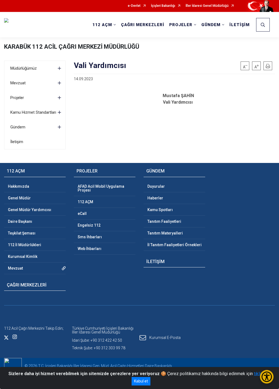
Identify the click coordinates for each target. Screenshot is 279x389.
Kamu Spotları (160, 210)
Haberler (155, 198)
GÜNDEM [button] (210, 24)
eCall (82, 213)
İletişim (16, 141)
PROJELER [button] (180, 24)
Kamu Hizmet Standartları (33, 112)
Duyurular (156, 186)
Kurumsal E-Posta (165, 337)
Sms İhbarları (90, 237)
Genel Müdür (19, 198)
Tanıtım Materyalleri (165, 233)
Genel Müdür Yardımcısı (29, 210)
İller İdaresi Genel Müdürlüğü (207, 6)
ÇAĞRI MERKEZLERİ (142, 24)
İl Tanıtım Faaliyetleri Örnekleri (174, 245)
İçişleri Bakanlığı (163, 6)
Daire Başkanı (20, 221)
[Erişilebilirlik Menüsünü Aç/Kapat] (267, 377)
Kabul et (141, 381)
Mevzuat (18, 83)
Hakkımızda (18, 186)
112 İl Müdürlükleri (24, 245)
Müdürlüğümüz (23, 68)
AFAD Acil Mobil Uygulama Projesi (101, 188)
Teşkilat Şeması (21, 233)
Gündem (17, 127)
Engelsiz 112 (89, 225)
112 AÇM (85, 202)
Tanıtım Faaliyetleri (164, 221)
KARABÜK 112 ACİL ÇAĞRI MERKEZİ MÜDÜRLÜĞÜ (71, 46)
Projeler (17, 97)
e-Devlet (134, 6)
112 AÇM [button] (102, 24)
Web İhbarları (89, 248)
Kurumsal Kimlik (22, 256)
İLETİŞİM (239, 24)
